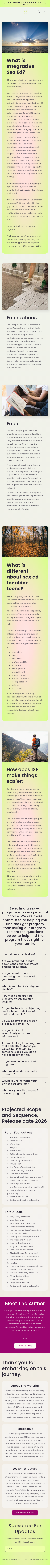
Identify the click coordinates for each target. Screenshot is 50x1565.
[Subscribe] (42, 1549)
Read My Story (25, 1345)
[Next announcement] (45, 3)
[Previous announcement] (4, 3)
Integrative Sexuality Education (21, 1559)
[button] (5, 11)
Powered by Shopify (40, 1559)
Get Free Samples (25, 1512)
